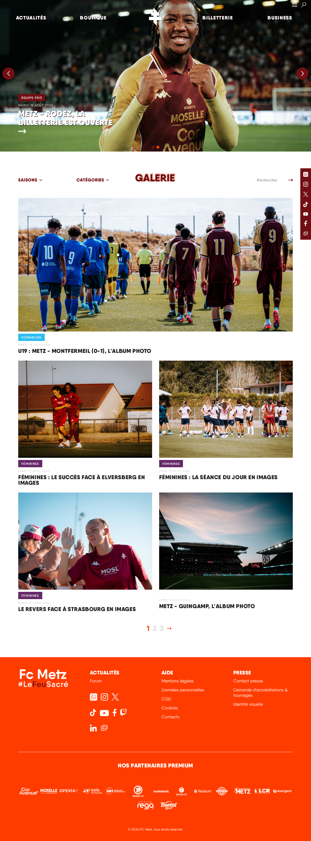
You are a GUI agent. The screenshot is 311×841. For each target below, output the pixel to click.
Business (280, 18)
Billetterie (217, 18)
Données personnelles (183, 689)
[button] (302, 74)
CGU (166, 698)
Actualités (31, 18)
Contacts (170, 716)
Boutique (93, 18)
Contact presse (248, 680)
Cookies (170, 707)
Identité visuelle (248, 704)
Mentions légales (178, 680)
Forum (96, 680)
